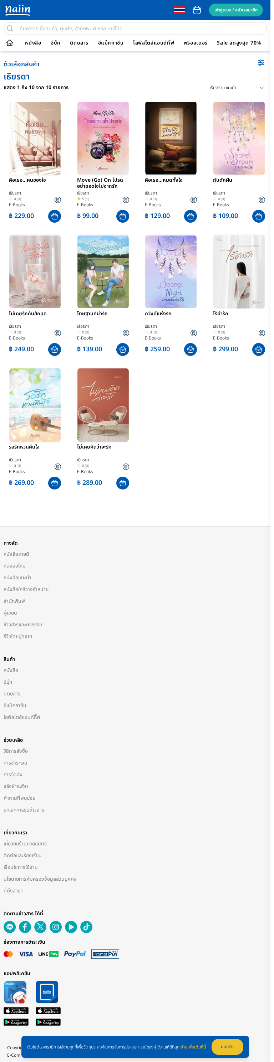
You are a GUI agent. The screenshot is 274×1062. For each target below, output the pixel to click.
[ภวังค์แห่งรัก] (171, 271)
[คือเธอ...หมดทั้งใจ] (171, 138)
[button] (54, 216)
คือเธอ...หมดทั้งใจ (164, 180)
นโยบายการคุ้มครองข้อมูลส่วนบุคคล (40, 879)
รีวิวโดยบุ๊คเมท (18, 636)
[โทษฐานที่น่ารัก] (103, 271)
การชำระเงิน (15, 763)
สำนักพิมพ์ (14, 601)
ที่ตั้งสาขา (13, 891)
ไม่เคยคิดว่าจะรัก (94, 447)
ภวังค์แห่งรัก (158, 314)
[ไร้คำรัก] (239, 271)
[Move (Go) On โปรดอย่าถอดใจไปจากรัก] (103, 138)
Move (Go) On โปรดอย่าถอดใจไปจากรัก (100, 183)
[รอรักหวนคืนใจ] (35, 405)
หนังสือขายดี (16, 554)
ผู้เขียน (10, 613)
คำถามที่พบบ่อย (19, 798)
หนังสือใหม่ (15, 566)
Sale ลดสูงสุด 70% (239, 43)
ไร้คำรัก (220, 314)
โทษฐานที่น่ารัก (92, 314)
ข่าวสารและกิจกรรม (23, 624)
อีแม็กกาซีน (111, 43)
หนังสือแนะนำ (17, 577)
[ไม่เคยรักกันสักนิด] (35, 271)
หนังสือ (33, 43)
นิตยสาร (79, 43)
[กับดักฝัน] (239, 138)
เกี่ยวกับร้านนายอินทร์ (25, 844)
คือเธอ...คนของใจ (27, 180)
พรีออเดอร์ (196, 43)
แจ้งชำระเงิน (16, 786)
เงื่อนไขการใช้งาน (21, 867)
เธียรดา (15, 193)
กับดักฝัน (222, 180)
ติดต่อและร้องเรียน (23, 855)
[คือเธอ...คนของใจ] (35, 138)
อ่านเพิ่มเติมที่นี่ (193, 1047)
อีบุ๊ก (56, 43)
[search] (10, 28)
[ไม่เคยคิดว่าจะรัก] (103, 405)
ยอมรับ (227, 1046)
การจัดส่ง (13, 774)
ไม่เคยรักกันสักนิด (28, 314)
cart (197, 10)
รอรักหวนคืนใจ (24, 447)
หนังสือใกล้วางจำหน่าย (26, 589)
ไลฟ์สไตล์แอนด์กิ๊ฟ (153, 43)
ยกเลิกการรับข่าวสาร (24, 810)
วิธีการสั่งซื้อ (16, 751)
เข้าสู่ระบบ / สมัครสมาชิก (236, 10)
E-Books (17, 205)
